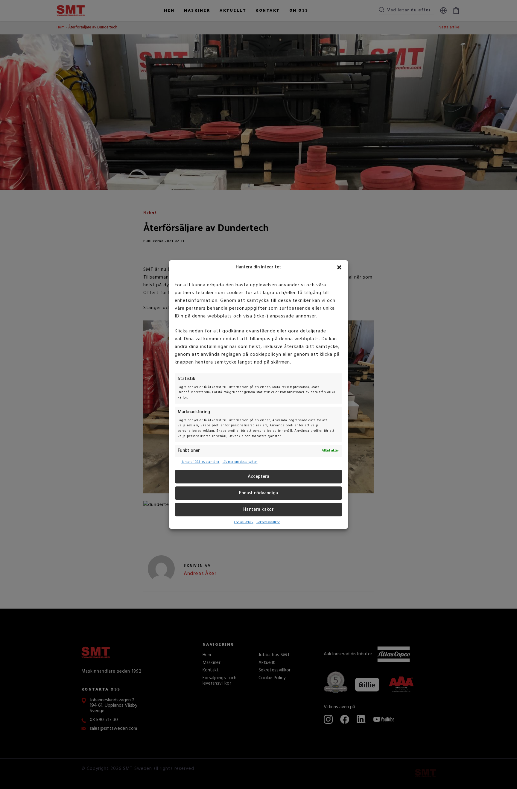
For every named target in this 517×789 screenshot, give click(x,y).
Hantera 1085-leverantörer (200, 462)
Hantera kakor (258, 509)
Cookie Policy (243, 522)
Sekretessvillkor (268, 522)
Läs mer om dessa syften (240, 462)
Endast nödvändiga (258, 493)
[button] (339, 267)
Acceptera (258, 476)
